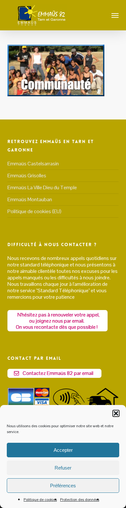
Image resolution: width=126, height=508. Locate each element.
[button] (116, 413)
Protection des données (79, 499)
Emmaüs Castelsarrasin (33, 164)
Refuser (63, 468)
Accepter (63, 450)
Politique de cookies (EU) (34, 211)
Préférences (63, 485)
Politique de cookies (40, 499)
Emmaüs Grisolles (26, 175)
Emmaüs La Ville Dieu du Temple (42, 187)
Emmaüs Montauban (29, 199)
